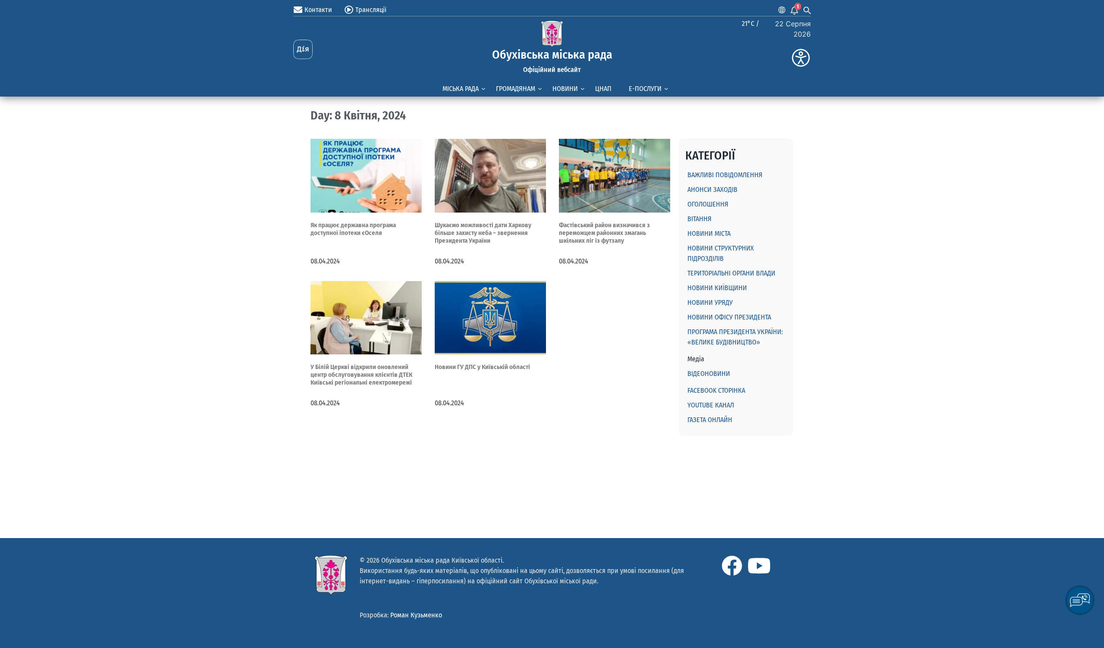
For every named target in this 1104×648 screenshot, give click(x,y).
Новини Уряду (710, 302)
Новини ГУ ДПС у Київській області (482, 367)
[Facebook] (731, 565)
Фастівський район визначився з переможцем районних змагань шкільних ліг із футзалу (604, 232)
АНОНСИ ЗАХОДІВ (712, 189)
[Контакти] (298, 10)
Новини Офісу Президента (729, 317)
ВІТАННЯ (699, 219)
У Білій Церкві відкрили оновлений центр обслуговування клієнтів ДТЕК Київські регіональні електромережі (361, 374)
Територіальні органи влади (731, 273)
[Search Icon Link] (807, 10)
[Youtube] (759, 565)
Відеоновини (708, 373)
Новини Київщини (717, 288)
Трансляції (370, 10)
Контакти (318, 10)
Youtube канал (710, 405)
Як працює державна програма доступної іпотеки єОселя (353, 229)
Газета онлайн (709, 420)
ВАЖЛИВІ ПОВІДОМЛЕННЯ (724, 175)
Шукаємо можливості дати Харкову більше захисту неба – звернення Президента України (483, 232)
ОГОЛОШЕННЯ (707, 204)
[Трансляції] (349, 10)
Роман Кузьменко (416, 615)
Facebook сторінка (716, 390)
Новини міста (709, 233)
